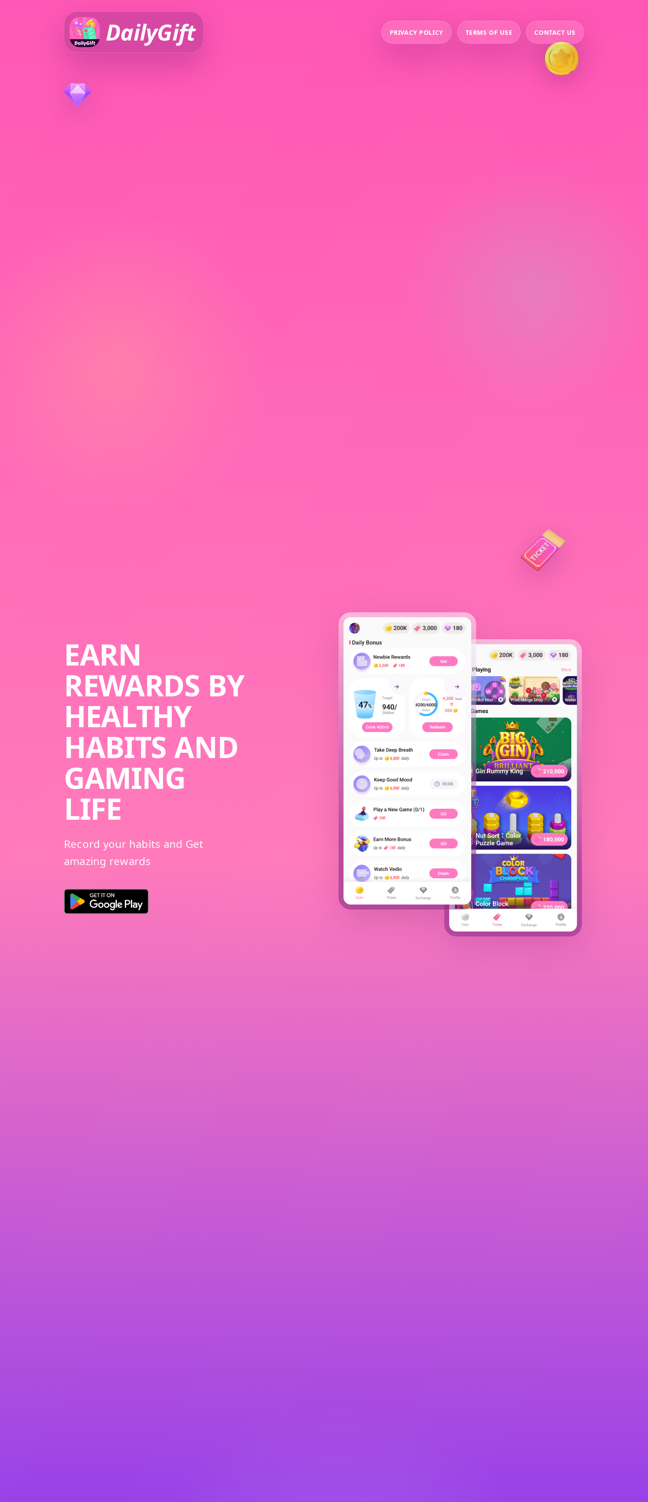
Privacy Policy (416, 32)
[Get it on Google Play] (106, 901)
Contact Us (555, 32)
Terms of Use (489, 32)
